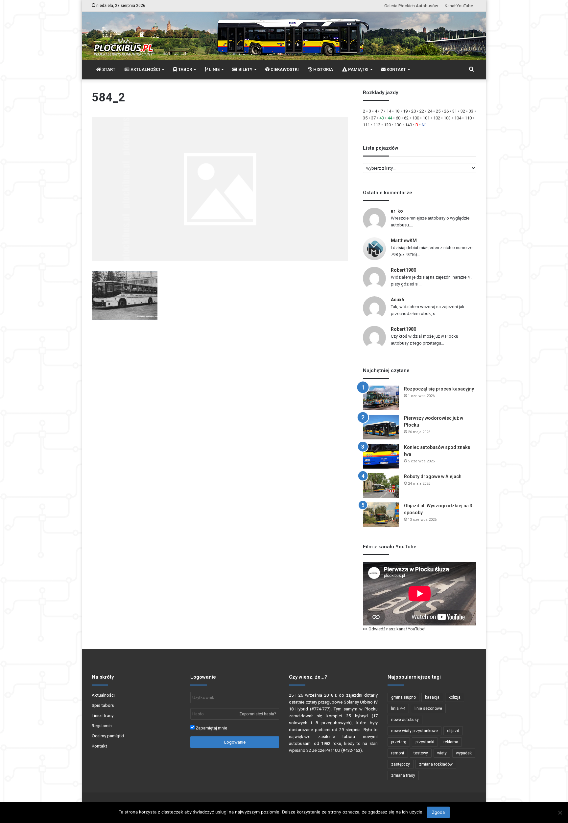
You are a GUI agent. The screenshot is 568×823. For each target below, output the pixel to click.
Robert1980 (403, 270)
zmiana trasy (403, 775)
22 (421, 111)
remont (397, 753)
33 (471, 111)
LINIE (214, 69)
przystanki (424, 742)
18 (397, 111)
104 (457, 118)
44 (390, 118)
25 (438, 111)
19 (405, 111)
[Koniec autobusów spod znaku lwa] (381, 456)
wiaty (442, 753)
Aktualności (103, 695)
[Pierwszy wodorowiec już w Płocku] (381, 427)
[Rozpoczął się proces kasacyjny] (381, 398)
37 (373, 118)
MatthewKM (404, 240)
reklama (450, 742)
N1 (424, 124)
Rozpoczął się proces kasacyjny (439, 388)
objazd (453, 730)
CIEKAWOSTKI (284, 69)
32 (463, 111)
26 (446, 111)
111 (366, 124)
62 (406, 118)
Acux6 (397, 299)
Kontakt (99, 746)
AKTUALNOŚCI (145, 69)
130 (397, 124)
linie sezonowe (428, 708)
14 (389, 111)
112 (376, 124)
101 (426, 118)
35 (365, 118)
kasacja (432, 697)
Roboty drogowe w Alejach (433, 476)
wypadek (464, 753)
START (108, 69)
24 (430, 111)
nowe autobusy (405, 719)
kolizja (455, 697)
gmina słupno (403, 697)
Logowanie (235, 742)
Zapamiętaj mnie (211, 728)
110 (468, 118)
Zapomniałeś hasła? (257, 714)
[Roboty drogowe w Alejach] (381, 485)
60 (398, 118)
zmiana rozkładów (436, 764)
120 (387, 124)
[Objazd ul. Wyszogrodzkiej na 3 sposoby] (381, 514)
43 (381, 118)
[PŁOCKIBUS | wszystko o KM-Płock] (123, 41)
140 (408, 124)
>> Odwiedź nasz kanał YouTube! (394, 628)
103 (447, 118)
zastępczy (400, 764)
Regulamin (102, 725)
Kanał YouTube (459, 5)
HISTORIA (322, 69)
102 (436, 118)
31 (454, 111)
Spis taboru (103, 705)
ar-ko (397, 211)
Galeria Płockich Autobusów (411, 5)
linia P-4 (398, 708)
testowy (421, 753)
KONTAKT (396, 69)
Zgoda (438, 812)
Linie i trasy (102, 715)
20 (413, 111)
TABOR (184, 69)
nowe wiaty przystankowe (414, 730)
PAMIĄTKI (357, 69)
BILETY (244, 69)
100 (415, 118)
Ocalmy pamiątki (108, 735)
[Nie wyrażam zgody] (559, 812)
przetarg (398, 742)
